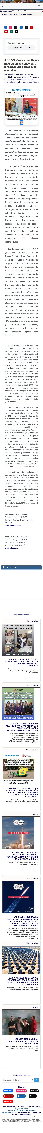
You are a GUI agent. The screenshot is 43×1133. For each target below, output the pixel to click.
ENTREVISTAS (38, 1120)
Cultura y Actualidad (32, 621)
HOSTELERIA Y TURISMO (33, 1121)
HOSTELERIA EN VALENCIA (23, 1122)
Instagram (22, 1091)
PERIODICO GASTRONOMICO (22, 1121)
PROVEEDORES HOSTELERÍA (34, 1119)
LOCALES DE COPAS (21, 1119)
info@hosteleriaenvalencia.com (21, 1112)
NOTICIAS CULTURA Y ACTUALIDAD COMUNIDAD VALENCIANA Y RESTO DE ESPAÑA (19, 1116)
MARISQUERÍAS (14, 1119)
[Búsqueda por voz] (32, 1080)
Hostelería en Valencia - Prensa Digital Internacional (21, 1106)
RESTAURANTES (33, 1118)
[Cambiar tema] (2, 6)
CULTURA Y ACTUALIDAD (7, 1120)
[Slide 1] (21, 122)
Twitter (35, 1091)
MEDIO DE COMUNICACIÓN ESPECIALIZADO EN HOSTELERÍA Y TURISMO (21, 1117)
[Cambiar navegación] (39, 6)
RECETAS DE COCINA (21, 1120)
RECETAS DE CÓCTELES (30, 1120)
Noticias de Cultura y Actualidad (22, 14)
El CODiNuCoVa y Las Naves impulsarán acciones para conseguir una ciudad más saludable (21, 65)
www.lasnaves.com (13, 526)
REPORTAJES (14, 1120)
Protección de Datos (25, 1114)
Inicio (6, 14)
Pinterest (9, 1096)
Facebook (8, 1091)
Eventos (35, 814)
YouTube (9, 1101)
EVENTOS (28, 1118)
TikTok (33, 1096)
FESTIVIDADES (4, 1121)
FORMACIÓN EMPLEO (12, 1121)
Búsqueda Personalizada (21, 1075)
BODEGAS (27, 1119)
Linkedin (22, 1096)
